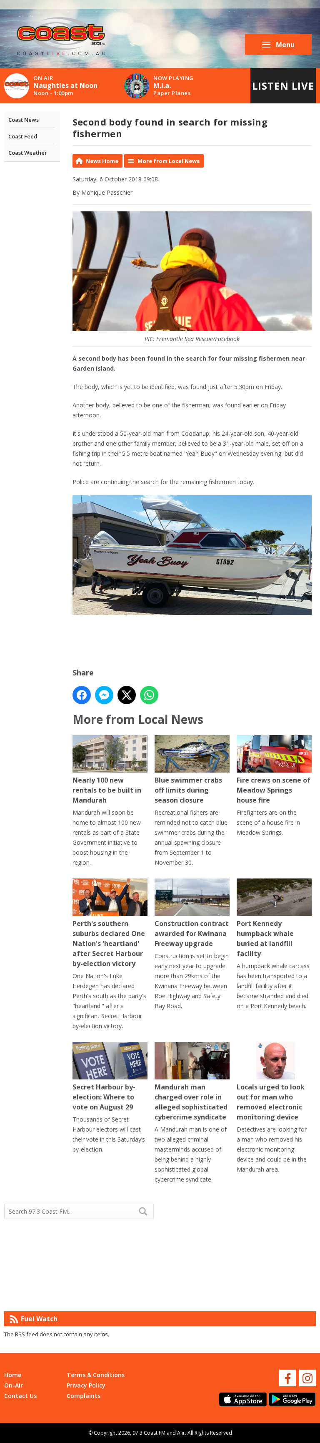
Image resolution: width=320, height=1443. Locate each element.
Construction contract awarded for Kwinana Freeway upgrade (192, 933)
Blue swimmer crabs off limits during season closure (188, 790)
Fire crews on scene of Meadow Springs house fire (273, 790)
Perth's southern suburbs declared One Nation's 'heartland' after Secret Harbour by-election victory (108, 943)
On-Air (13, 1385)
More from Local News (169, 161)
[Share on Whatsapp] (149, 695)
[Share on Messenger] (104, 695)
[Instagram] (307, 1378)
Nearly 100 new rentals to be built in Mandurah (106, 790)
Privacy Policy (86, 1385)
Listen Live (283, 86)
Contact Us (20, 1396)
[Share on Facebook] (81, 695)
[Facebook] (287, 1378)
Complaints (83, 1396)
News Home (102, 161)
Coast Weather (27, 152)
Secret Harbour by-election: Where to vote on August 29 (103, 1097)
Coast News (23, 119)
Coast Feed (23, 136)
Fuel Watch (39, 1318)
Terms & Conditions (96, 1375)
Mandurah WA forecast (237, 1294)
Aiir (181, 1432)
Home (12, 1375)
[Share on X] (127, 695)
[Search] (146, 1211)
